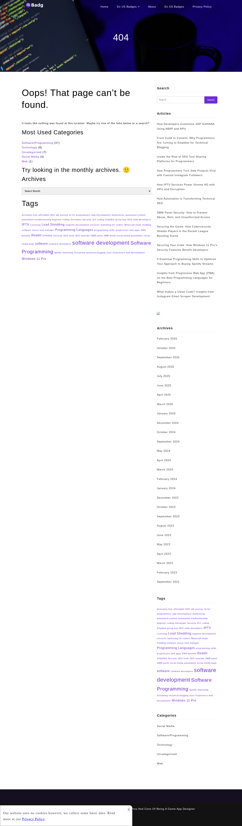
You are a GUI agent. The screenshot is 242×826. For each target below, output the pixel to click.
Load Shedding (53, 224)
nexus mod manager (43, 230)
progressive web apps (128, 230)
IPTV (25, 224)
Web (25, 161)
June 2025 (164, 385)
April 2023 (164, 553)
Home (105, 6)
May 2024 (163, 450)
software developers (60, 244)
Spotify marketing (63, 252)
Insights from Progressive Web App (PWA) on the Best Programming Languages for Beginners (186, 277)
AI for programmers (80, 215)
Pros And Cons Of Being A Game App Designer (163, 808)
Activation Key (29, 215)
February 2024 (167, 478)
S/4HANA (47, 235)
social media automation (129, 235)
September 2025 (168, 357)
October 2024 (166, 432)
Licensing (35, 225)
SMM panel (97, 235)
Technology (29, 147)
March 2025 (165, 404)
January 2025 (166, 413)
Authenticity (118, 215)
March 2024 (165, 469)
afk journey (62, 215)
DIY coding (98, 219)
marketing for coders (112, 225)
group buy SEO (124, 219)
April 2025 (164, 394)
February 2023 (167, 572)
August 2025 (165, 366)
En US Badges (127, 6)
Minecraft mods (132, 225)
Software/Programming (37, 142)
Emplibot (110, 219)
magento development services (83, 225)
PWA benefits (189, 653)
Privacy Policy (202, 6)
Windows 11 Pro (34, 258)
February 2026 (167, 338)
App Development (101, 215)
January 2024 (166, 488)
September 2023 (168, 516)
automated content (135, 215)
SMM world (110, 235)
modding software (166, 643)
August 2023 (165, 525)
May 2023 (163, 544)
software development (101, 243)
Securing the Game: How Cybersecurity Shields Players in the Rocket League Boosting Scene (184, 231)
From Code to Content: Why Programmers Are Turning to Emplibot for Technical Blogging (186, 142)
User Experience (116, 252)
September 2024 (168, 441)
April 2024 (164, 460)
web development (135, 252)
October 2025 (166, 348)
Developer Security (81, 219)
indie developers (142, 219)
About (152, 6)
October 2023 (166, 506)
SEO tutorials (82, 235)
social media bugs (207, 663)
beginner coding (61, 219)
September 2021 (168, 581)
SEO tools (68, 235)
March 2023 (165, 563)
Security (57, 235)
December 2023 (168, 497)
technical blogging (96, 252)
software (41, 243)
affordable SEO (46, 215)
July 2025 (163, 375)
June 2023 (164, 535)
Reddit (36, 235)
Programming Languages (74, 229)
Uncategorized (32, 152)
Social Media (30, 156)
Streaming (79, 252)
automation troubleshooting (36, 219)
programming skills (104, 230)
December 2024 (168, 422)
